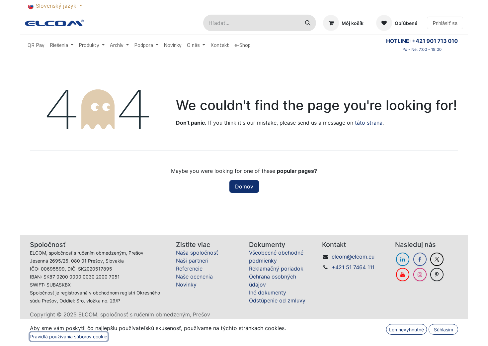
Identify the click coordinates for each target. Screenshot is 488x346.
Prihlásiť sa (445, 23)
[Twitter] (437, 259)
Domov (244, 186)
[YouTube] (402, 274)
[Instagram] (420, 274)
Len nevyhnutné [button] (406, 329)
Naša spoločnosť (197, 252)
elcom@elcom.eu (353, 256)
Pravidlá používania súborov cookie (68, 336)
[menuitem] (36, 45)
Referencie (189, 268)
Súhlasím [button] (443, 329)
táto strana (368, 122)
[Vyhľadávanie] (307, 23)
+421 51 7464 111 (353, 267)
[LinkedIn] (402, 259)
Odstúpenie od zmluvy (277, 300)
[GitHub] (437, 274)
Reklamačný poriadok (276, 268)
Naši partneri (192, 260)
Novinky (186, 284)
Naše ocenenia (194, 276)
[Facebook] (420, 259)
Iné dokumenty (267, 292)
